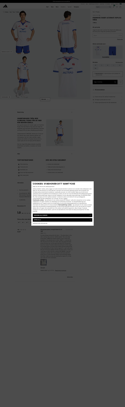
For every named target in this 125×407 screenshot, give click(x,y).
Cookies (65, 198)
